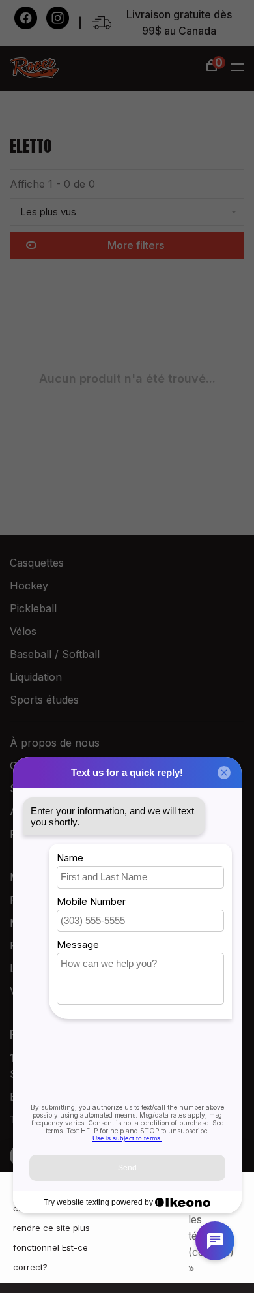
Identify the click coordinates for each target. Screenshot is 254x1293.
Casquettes (37, 562)
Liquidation (36, 676)
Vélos (23, 631)
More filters (135, 245)
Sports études (44, 699)
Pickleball (33, 608)
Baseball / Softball (55, 654)
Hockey (29, 585)
